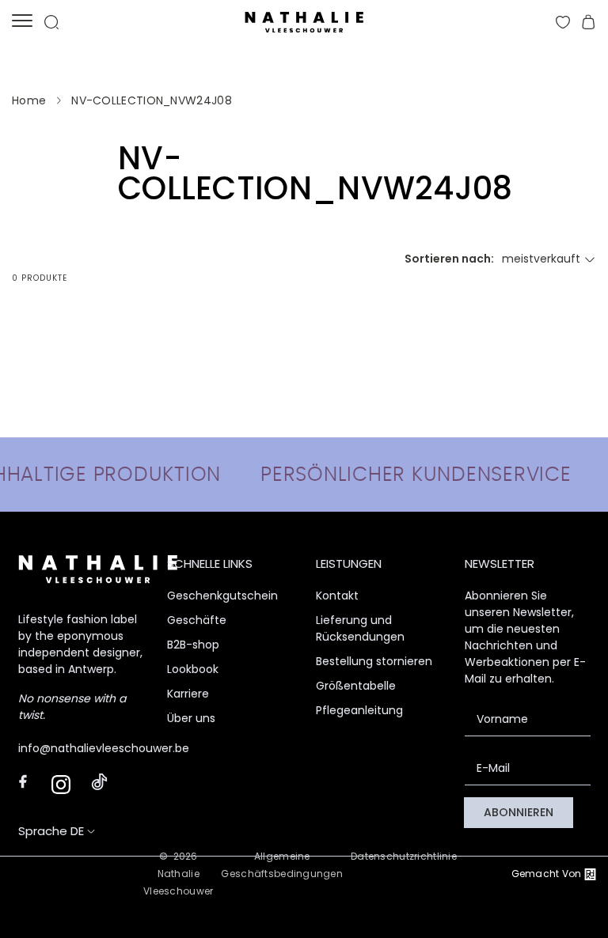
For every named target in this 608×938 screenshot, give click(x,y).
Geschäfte (196, 620)
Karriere (188, 694)
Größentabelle (356, 686)
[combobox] (549, 259)
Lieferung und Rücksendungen (360, 628)
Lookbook (192, 669)
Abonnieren (518, 812)
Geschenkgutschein (222, 595)
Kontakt (337, 595)
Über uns (191, 718)
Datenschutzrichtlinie (404, 856)
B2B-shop (193, 644)
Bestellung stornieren (374, 661)
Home (29, 100)
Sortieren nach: (449, 259)
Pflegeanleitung (359, 710)
